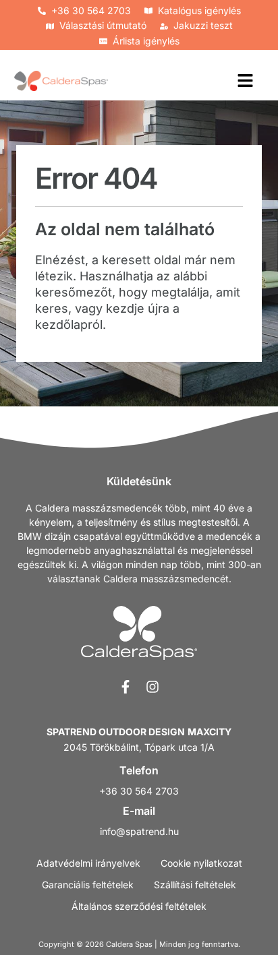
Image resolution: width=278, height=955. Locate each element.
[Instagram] (152, 687)
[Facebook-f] (125, 687)
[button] (245, 81)
